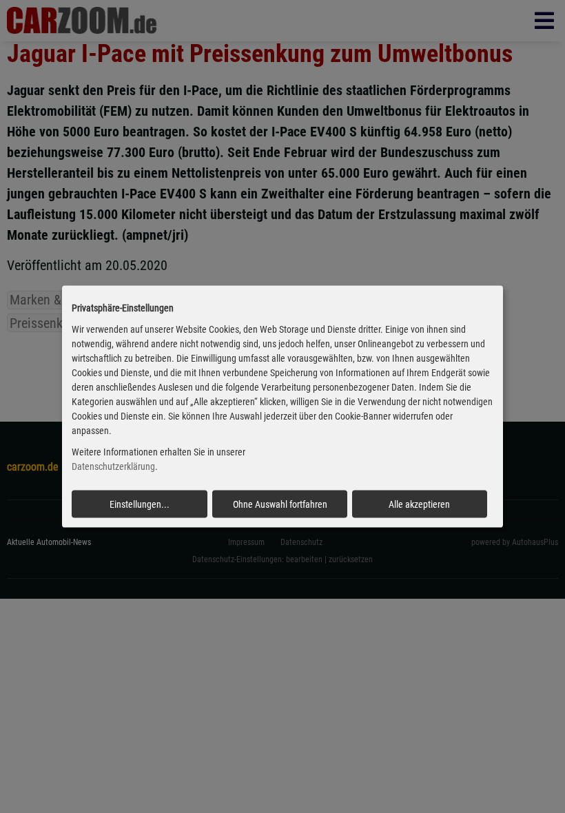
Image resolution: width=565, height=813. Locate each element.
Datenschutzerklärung (113, 466)
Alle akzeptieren (419, 503)
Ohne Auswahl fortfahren (280, 503)
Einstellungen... (140, 503)
